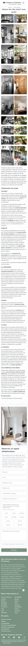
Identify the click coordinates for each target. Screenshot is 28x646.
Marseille (4, 612)
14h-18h (8, 525)
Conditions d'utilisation (17, 641)
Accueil (10, 7)
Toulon (17, 608)
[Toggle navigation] (23, 2)
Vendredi (14, 517)
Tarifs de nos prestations (8, 625)
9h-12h (8, 521)
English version (6, 643)
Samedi (22, 517)
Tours (16, 612)
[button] (14, 206)
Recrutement (5, 629)
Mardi (14, 513)
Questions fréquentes (7, 627)
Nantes (17, 599)
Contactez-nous (6, 631)
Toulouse (17, 610)
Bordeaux (4, 603)
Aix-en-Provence (6, 597)
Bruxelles (4, 605)
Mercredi (21, 513)
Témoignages (5, 623)
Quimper (17, 605)
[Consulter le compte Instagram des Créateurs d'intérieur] (9, 637)
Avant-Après (17, 7)
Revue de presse (6, 619)
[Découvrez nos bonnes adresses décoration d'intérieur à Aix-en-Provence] (12, 591)
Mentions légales (5, 641)
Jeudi (6, 517)
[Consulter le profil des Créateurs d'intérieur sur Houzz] (19, 637)
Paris (16, 603)
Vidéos (3, 621)
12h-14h (20, 521)
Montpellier (18, 597)
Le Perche (4, 607)
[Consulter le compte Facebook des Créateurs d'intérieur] (4, 637)
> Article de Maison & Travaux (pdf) (11, 398)
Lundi (6, 513)
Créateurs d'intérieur (13, 3)
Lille (2, 608)
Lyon (2, 610)
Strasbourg (18, 607)
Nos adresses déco (14, 560)
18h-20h (20, 525)
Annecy (3, 599)
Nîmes (17, 601)
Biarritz (3, 601)
